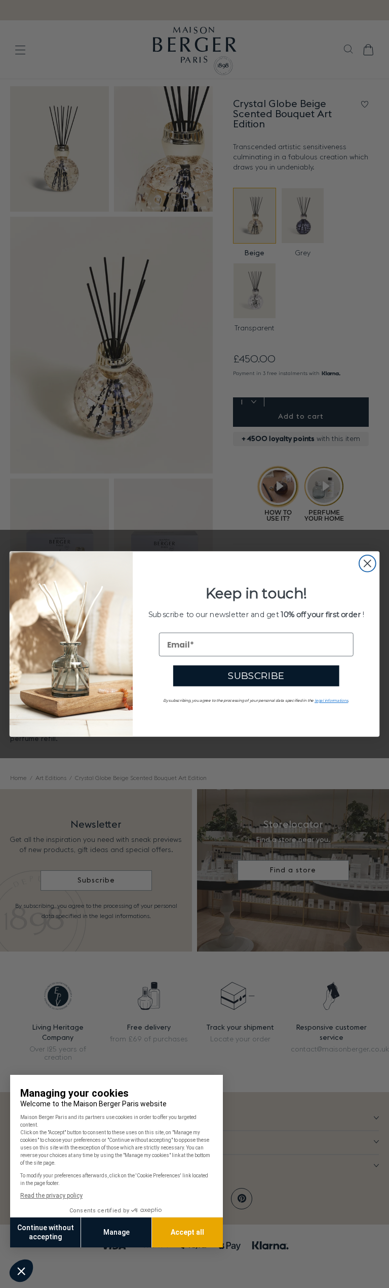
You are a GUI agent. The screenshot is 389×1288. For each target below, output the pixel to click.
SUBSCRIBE (256, 676)
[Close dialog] (367, 563)
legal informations (331, 700)
